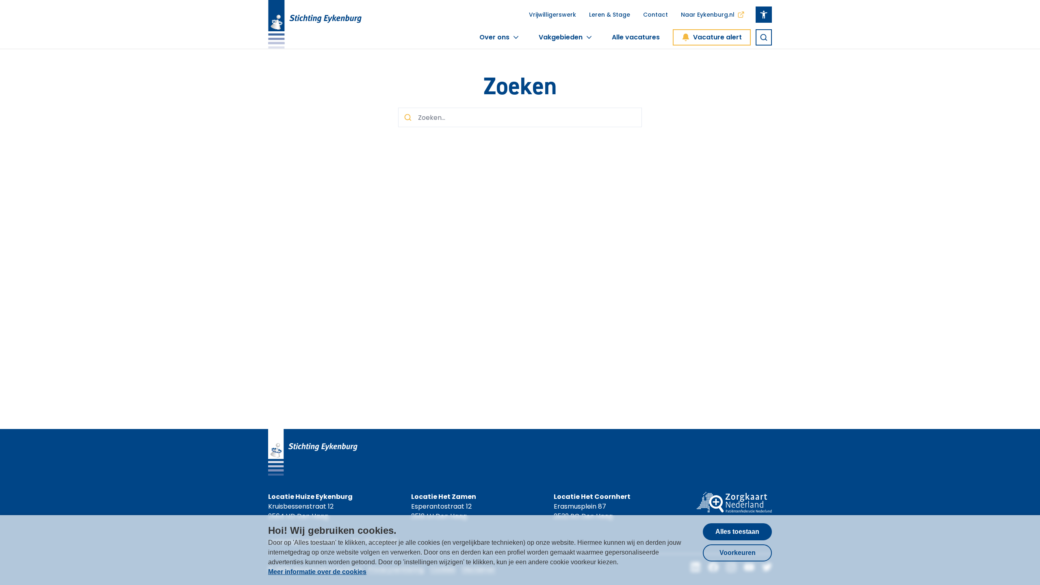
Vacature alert (717, 37)
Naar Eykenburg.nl (707, 15)
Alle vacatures (636, 37)
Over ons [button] (494, 37)
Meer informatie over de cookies (317, 571)
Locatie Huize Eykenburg (310, 496)
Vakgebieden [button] (561, 37)
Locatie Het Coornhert (592, 496)
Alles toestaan (737, 531)
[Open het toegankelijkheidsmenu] (764, 14)
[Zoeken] (764, 37)
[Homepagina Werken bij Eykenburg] (315, 24)
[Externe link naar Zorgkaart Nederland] (734, 506)
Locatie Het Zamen (443, 496)
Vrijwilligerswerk (552, 15)
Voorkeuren (737, 552)
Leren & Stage (609, 15)
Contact (655, 15)
